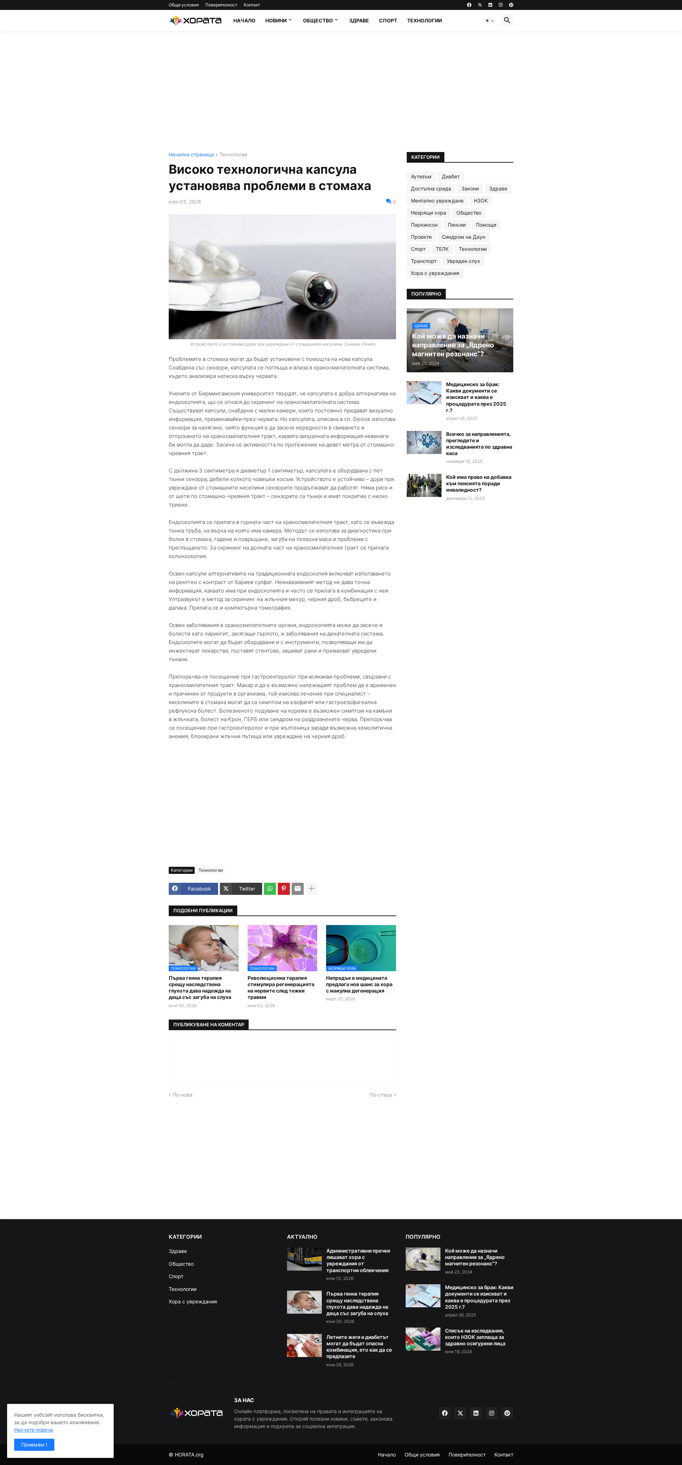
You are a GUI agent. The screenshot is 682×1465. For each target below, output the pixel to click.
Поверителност (221, 4)
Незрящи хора (428, 213)
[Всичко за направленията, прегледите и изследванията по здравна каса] (424, 442)
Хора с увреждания (435, 273)
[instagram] (501, 5)
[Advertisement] (341, 91)
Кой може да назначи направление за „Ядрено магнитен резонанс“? (475, 1257)
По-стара (380, 1095)
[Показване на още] (311, 889)
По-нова (183, 1095)
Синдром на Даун (463, 237)
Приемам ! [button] (34, 1445)
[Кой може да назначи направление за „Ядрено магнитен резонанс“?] (423, 1259)
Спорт (388, 20)
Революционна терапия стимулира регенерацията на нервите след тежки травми (281, 987)
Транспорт (424, 261)
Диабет (451, 176)
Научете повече (33, 1430)
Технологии (424, 20)
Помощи (486, 225)
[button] (490, 20)
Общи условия (184, 4)
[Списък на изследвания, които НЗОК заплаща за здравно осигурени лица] (423, 1339)
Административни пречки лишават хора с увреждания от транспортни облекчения (358, 1260)
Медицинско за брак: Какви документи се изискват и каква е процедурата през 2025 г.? (476, 397)
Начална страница (191, 154)
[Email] (298, 889)
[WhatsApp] (270, 889)
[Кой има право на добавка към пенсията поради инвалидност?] (424, 485)
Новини (276, 20)
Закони (470, 188)
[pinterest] (511, 5)
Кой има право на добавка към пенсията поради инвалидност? (479, 483)
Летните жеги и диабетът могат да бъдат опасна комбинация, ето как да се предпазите (359, 1346)
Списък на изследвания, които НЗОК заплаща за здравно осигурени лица (475, 1337)
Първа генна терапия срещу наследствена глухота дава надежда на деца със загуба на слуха (200, 987)
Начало (244, 20)
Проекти (421, 237)
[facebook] (469, 5)
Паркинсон (424, 225)
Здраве (359, 20)
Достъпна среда (431, 188)
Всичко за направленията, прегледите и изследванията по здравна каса (479, 443)
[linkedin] (490, 5)
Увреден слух (463, 261)
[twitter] (480, 5)
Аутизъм (421, 176)
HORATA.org (189, 1455)
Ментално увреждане (437, 201)
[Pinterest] (284, 889)
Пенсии (457, 225)
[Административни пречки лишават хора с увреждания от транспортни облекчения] (304, 1259)
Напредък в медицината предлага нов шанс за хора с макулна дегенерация (359, 984)
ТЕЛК (442, 249)
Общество (318, 20)
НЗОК (481, 201)
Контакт (252, 4)
